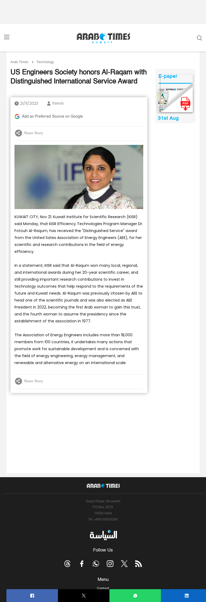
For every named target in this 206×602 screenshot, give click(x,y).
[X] (84, 596)
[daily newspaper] (175, 100)
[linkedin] (187, 596)
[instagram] (110, 563)
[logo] (103, 38)
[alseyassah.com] (103, 535)
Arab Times (19, 62)
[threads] (67, 563)
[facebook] (32, 596)
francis (58, 103)
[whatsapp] (135, 596)
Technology (45, 62)
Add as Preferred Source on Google (52, 116)
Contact (103, 588)
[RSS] (138, 563)
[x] (124, 563)
